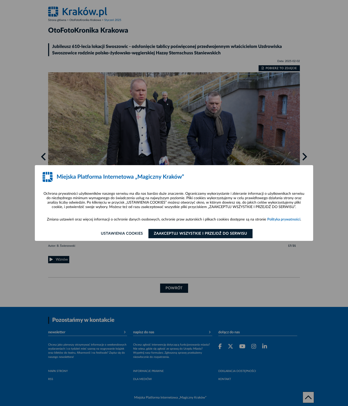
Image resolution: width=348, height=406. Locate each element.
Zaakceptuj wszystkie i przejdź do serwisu (200, 233)
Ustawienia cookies (122, 233)
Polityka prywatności (283, 219)
